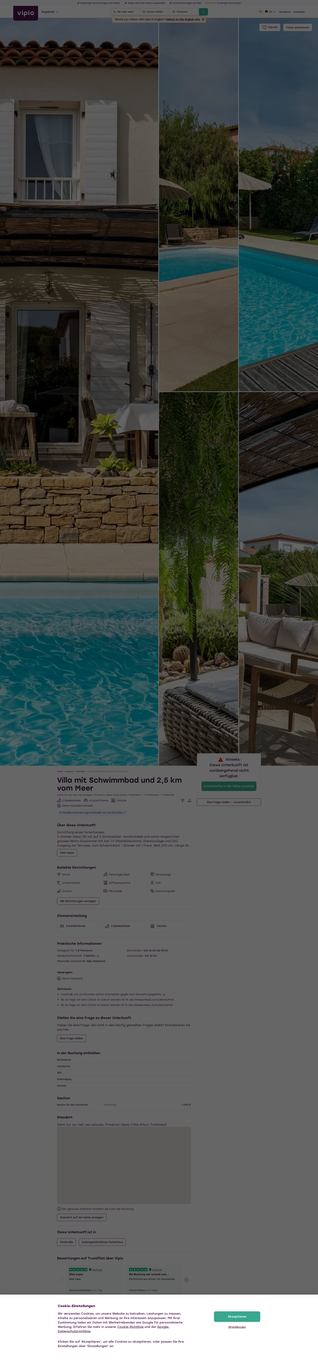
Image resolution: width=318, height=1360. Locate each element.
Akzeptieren (237, 1316)
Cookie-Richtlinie (130, 1327)
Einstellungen (237, 1327)
